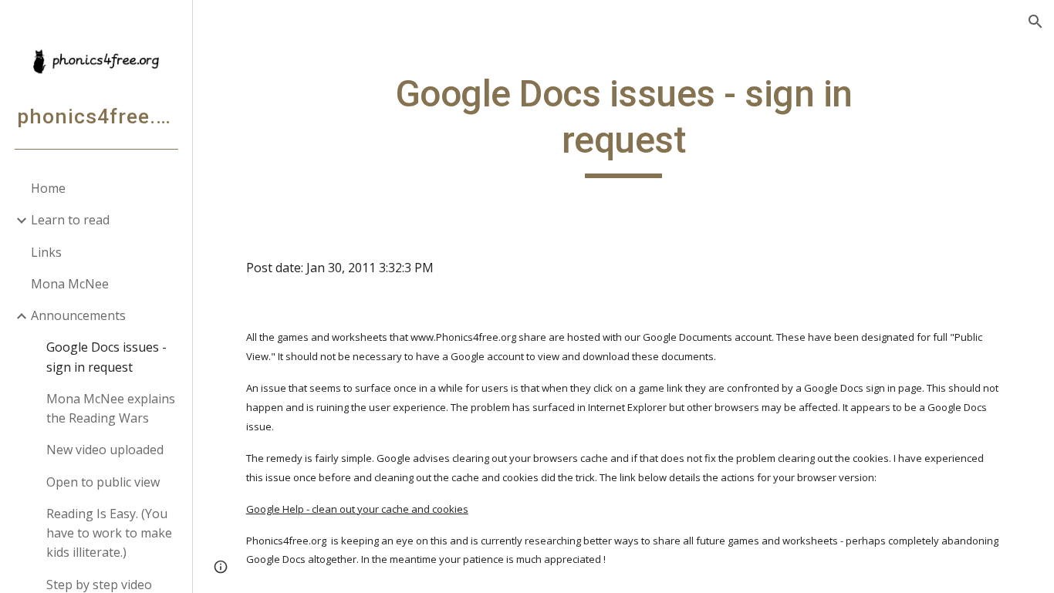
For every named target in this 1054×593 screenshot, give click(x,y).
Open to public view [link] (103, 481)
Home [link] (48, 188)
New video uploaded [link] (105, 449)
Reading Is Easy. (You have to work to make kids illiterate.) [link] (109, 533)
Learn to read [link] (70, 219)
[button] (1035, 21)
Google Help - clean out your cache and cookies (357, 509)
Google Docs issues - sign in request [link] (106, 357)
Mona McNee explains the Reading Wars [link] (110, 408)
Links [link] (46, 252)
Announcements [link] (78, 315)
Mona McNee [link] (70, 283)
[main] (624, 124)
